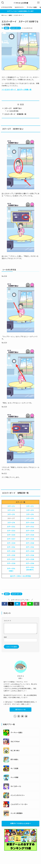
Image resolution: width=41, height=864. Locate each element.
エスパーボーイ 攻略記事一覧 (15, 114)
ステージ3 (11, 510)
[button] (5, 604)
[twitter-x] (15, 716)
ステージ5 (11, 514)
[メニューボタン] (38, 2)
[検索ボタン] (2, 2)
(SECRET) (30, 570)
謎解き (6, 28)
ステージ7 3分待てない (13, 108)
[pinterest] (18, 716)
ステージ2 (29, 506)
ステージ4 (29, 510)
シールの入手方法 (12, 111)
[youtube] (22, 716)
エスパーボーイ (15, 28)
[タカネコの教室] (20, 2)
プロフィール (21, 709)
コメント (7, 620)
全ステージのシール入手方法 (20, 576)
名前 (5, 637)
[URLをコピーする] (36, 604)
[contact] (26, 716)
